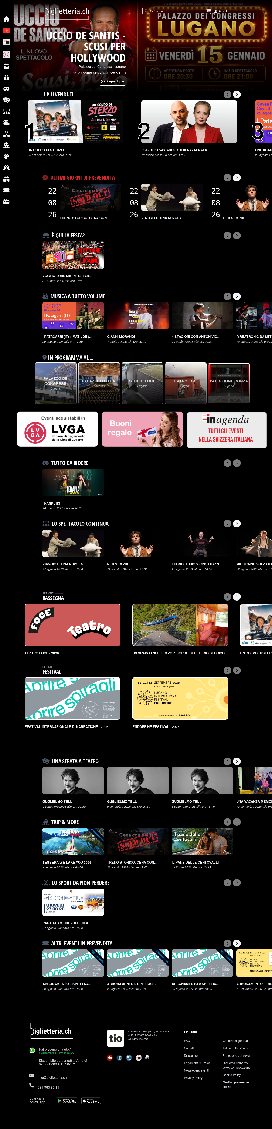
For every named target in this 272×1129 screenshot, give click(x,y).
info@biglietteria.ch (52, 1077)
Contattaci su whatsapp (56, 1053)
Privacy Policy (193, 1078)
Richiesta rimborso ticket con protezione (237, 1065)
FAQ (187, 1040)
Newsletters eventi (196, 1070)
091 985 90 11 (48, 1087)
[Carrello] (208, 11)
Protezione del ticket (236, 1055)
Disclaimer (191, 1055)
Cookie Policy (232, 1075)
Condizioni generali (235, 1040)
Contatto (190, 1048)
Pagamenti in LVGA (197, 1063)
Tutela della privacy (236, 1048)
